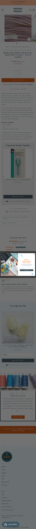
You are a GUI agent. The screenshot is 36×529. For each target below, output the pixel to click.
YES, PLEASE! (26, 270)
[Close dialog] (34, 254)
